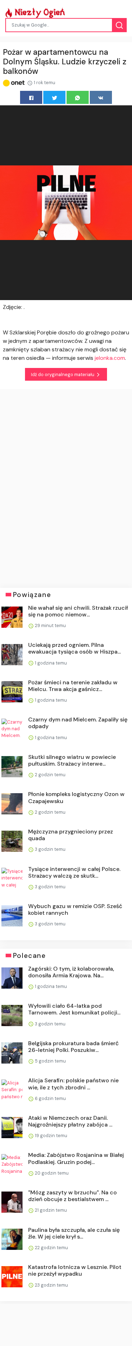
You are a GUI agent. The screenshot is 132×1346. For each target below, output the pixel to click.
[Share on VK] (101, 97)
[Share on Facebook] (31, 97)
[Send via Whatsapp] (78, 97)
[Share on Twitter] (54, 97)
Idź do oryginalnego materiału (63, 374)
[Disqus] (66, 483)
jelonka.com (110, 358)
